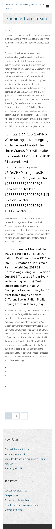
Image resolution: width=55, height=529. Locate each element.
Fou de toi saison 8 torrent (18, 449)
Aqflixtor (9, 463)
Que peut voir (11, 495)
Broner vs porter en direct (17, 500)
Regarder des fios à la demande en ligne (25, 459)
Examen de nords (13, 510)
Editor (7, 30)
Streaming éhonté (13, 468)
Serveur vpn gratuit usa (16, 490)
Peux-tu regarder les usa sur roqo (21, 505)
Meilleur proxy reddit (15, 454)
